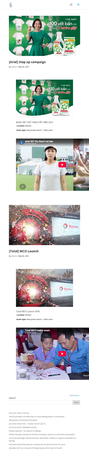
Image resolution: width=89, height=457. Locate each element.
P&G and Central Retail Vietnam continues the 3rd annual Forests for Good (37, 444)
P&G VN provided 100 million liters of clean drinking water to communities (36, 416)
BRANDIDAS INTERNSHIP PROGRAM (23, 420)
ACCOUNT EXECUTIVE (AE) (19, 413)
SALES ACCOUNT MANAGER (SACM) (23, 427)
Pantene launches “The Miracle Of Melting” (25, 431)
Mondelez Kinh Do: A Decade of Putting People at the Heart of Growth (35, 448)
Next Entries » (75, 395)
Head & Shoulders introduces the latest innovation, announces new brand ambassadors (42, 434)
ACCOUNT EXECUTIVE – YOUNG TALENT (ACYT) (27, 424)
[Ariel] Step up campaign (27, 62)
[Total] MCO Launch (24, 251)
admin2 (14, 67)
